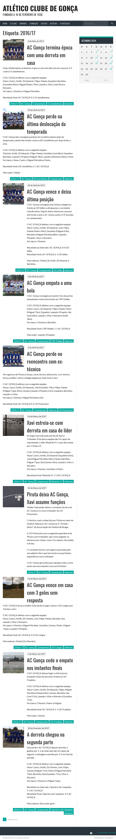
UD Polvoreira (66, 410)
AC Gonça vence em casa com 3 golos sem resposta (50, 592)
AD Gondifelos (40, 178)
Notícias (53, 23)
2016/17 (14, 103)
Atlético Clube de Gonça (40, 8)
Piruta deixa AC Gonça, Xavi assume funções (48, 497)
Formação (34, 23)
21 (111, 63)
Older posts (11, 819)
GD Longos (57, 647)
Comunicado (56, 572)
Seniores (23, 23)
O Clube (13, 23)
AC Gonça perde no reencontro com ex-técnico (45, 361)
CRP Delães (57, 341)
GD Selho (58, 270)
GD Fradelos (56, 721)
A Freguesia (65, 23)
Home (5, 23)
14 (111, 58)
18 (96, 63)
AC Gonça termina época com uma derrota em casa (49, 54)
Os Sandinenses (55, 103)
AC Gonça (26, 103)
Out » (105, 80)
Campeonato (39, 103)
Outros (44, 23)
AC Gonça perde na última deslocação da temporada (46, 123)
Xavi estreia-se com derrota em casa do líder (49, 426)
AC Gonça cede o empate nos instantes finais (50, 663)
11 (96, 58)
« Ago (86, 80)
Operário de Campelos (62, 809)
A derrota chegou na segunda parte (46, 738)
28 (111, 69)
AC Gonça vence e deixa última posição (49, 195)
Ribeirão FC (57, 481)
